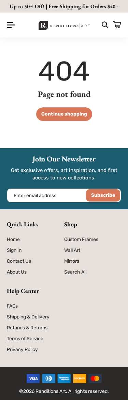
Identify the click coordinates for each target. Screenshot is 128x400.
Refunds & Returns (27, 328)
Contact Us (19, 261)
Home (13, 239)
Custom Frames (81, 239)
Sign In (14, 250)
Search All (75, 272)
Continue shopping (64, 114)
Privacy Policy (22, 349)
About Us (17, 272)
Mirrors (71, 261)
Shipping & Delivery (28, 317)
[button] (11, 25)
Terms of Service (25, 339)
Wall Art (72, 250)
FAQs (12, 306)
